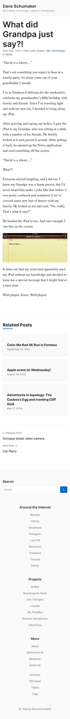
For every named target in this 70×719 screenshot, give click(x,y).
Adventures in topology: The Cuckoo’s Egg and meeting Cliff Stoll (31, 399)
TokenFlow (35, 625)
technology (58, 50)
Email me (35, 665)
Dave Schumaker (19, 6)
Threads (35, 559)
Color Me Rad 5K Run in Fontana (32, 345)
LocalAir (35, 606)
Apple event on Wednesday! (29, 370)
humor (41, 50)
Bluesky (35, 514)
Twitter (35, 565)
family (9, 54)
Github (35, 521)
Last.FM (35, 540)
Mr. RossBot (35, 612)
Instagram (35, 533)
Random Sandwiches (35, 618)
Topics (35, 687)
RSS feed (35, 681)
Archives (35, 674)
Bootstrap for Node (35, 593)
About (35, 646)
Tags (35, 693)
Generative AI (35, 652)
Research (35, 658)
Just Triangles (35, 599)
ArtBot (35, 586)
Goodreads (35, 527)
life (48, 50)
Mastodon (35, 546)
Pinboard (35, 553)
